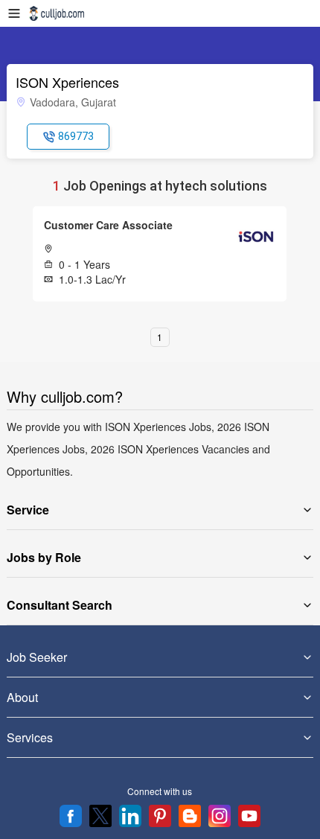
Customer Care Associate (108, 224)
